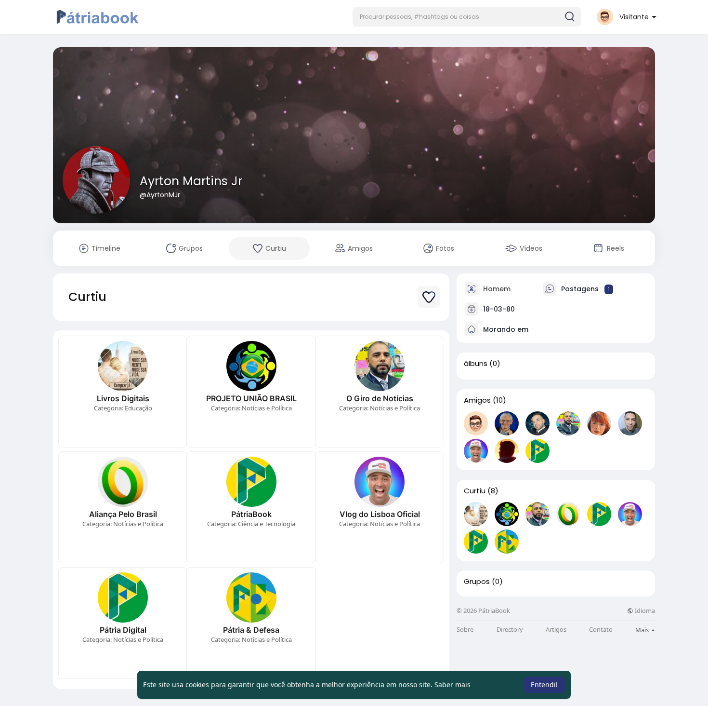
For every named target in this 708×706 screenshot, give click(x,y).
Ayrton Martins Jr (191, 181)
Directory (510, 629)
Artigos (556, 629)
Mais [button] (642, 629)
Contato (601, 629)
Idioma (644, 611)
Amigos (477, 400)
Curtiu (474, 491)
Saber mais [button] (452, 684)
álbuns (475, 363)
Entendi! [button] (544, 684)
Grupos (477, 581)
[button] (467, 17)
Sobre (465, 629)
